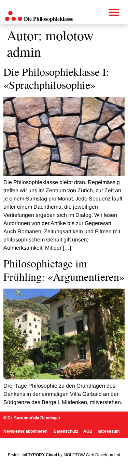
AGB (88, 431)
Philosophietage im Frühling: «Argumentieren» (64, 269)
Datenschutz (66, 431)
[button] (114, 12)
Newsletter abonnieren (25, 431)
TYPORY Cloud (42, 455)
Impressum (109, 431)
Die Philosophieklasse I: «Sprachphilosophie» (56, 78)
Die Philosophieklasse (48, 19)
